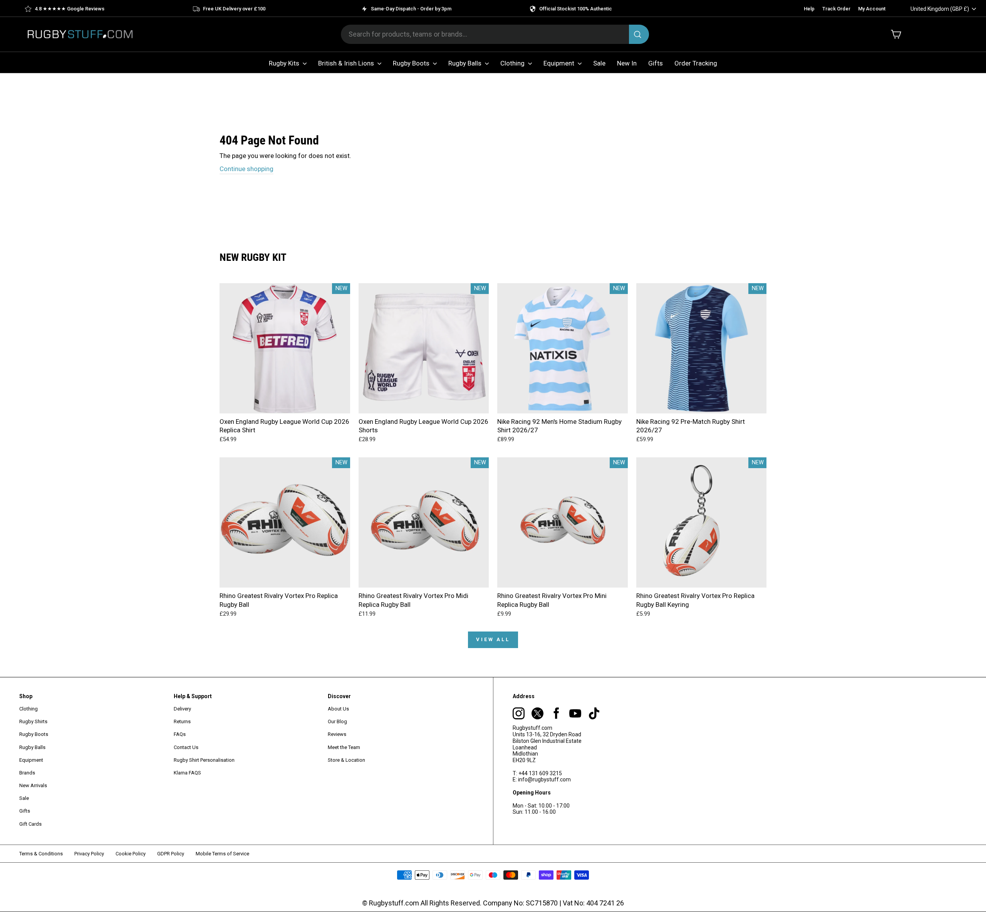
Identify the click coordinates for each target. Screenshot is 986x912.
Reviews (337, 734)
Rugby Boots (412, 63)
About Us (338, 709)
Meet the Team (344, 747)
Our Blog (337, 721)
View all (493, 639)
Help (809, 9)
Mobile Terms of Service (222, 854)
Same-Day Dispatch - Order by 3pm (411, 9)
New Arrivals (33, 785)
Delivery (182, 709)
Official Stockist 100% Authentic (575, 9)
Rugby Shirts (33, 721)
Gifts (655, 63)
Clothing (513, 63)
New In (627, 63)
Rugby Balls (465, 63)
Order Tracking (695, 63)
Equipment (559, 63)
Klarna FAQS (187, 773)
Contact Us (186, 747)
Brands (27, 773)
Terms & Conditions (41, 854)
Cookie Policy (131, 854)
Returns (182, 721)
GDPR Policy (170, 854)
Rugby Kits (285, 63)
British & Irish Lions (347, 63)
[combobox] (495, 34)
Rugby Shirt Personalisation (204, 760)
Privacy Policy (89, 854)
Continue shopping (246, 169)
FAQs (180, 734)
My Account (871, 9)
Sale (599, 63)
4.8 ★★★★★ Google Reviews (69, 9)
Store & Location (346, 760)
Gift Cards (30, 824)
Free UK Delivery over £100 (234, 9)
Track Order (836, 9)
